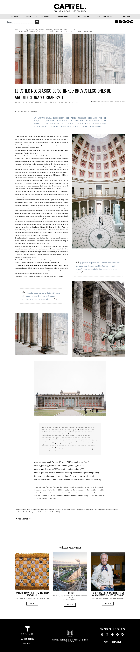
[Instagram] (120, 21)
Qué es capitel (27, 634)
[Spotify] (128, 21)
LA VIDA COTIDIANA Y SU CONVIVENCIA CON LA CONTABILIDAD (32, 594)
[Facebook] (116, 21)
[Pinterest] (124, 21)
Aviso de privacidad (112, 641)
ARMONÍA (56, 596)
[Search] (37, 22)
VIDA (71, 30)
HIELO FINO (70, 593)
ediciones (27, 643)
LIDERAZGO (104, 598)
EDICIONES (126, 16)
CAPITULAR (14, 16)
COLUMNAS (45, 16)
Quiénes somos (27, 638)
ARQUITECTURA (31, 30)
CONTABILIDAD (20, 598)
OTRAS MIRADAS (63, 16)
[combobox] (20, 22)
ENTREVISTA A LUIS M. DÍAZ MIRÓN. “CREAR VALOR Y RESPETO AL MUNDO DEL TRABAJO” (108, 594)
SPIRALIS (29, 16)
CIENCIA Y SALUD (83, 16)
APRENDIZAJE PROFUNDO (105, 16)
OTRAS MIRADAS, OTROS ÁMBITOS (53, 30)
